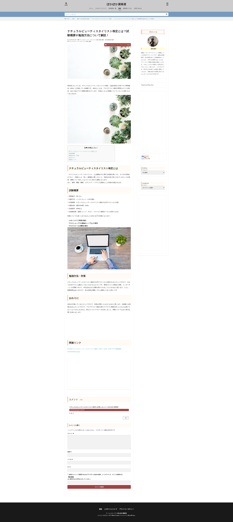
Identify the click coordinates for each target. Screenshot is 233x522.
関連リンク (73, 159)
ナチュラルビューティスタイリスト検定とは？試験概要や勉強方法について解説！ (134, 18)
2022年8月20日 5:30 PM (77, 410)
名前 (69, 451)
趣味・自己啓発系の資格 (83, 18)
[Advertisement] (99, 374)
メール (70, 459)
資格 (119, 8)
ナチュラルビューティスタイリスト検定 (102, 18)
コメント (70, 433)
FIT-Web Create (114, 515)
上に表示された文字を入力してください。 (79, 479)
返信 (126, 418)
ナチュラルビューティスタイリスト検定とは (83, 151)
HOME (68, 18)
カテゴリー (144, 185)
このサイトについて (101, 8)
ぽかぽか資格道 (116, 4)
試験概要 (72, 153)
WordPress (131, 515)
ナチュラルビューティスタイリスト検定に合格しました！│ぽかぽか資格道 (93, 407)
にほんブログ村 (145, 158)
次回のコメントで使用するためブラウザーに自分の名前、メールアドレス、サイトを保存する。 (96, 474)
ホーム (91, 8)
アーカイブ (144, 170)
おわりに (72, 157)
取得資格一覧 (112, 8)
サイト (69, 466)
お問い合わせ (138, 8)
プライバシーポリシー (126, 509)
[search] (166, 14)
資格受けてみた (127, 8)
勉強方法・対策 (74, 155)
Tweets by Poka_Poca (147, 85)
